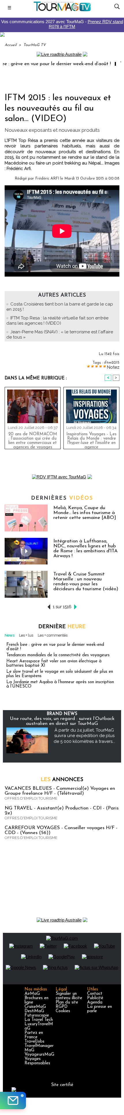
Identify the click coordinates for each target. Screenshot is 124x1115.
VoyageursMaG (39, 1054)
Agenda (94, 1002)
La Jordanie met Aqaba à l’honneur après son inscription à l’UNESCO (60, 684)
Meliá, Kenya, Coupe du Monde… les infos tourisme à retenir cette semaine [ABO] (84, 512)
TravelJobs (34, 1041)
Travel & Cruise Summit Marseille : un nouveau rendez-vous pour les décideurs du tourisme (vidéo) (85, 581)
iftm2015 (111, 363)
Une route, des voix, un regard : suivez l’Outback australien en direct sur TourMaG (62, 721)
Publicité (95, 998)
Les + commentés (52, 635)
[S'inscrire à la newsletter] (13, 1100)
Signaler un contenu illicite (69, 996)
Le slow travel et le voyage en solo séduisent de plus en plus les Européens (59, 674)
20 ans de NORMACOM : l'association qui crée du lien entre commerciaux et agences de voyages (32, 439)
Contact (94, 994)
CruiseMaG (35, 1007)
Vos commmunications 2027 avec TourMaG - (62, 24)
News (9, 635)
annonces (62, 780)
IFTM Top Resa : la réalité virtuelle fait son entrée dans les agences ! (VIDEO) (57, 320)
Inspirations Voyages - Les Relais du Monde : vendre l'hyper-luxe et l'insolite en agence (91, 439)
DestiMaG (34, 1011)
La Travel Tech (39, 1020)
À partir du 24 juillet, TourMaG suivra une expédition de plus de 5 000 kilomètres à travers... (84, 736)
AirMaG (32, 994)
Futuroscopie (37, 1015)
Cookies (63, 1011)
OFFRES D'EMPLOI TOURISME (31, 798)
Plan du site (67, 1002)
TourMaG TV (34, 45)
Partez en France (34, 1035)
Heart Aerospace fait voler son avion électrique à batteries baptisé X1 (54, 663)
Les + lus (26, 635)
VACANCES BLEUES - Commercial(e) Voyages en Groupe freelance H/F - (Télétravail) (60, 791)
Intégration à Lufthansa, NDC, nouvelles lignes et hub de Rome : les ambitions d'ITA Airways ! (85, 548)
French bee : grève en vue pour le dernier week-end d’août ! (55, 647)
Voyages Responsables (37, 1061)
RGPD (61, 1007)
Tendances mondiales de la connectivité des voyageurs (58, 655)
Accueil (10, 45)
